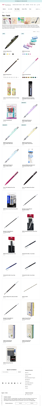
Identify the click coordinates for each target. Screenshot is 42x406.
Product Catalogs (28, 374)
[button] (38, 32)
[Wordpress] (2, 383)
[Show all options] (18, 77)
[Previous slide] (5, 42)
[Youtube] (14, 383)
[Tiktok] (20, 383)
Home (3, 12)
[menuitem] (30, 9)
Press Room (27, 381)
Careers (26, 388)
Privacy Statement (28, 384)
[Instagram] (5, 383)
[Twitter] (17, 383)
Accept (20, 403)
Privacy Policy (32, 400)
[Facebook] (11, 383)
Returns (26, 386)
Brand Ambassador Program (30, 377)
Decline (32, 403)
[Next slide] (18, 42)
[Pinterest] (8, 383)
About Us (26, 372)
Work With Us (27, 379)
